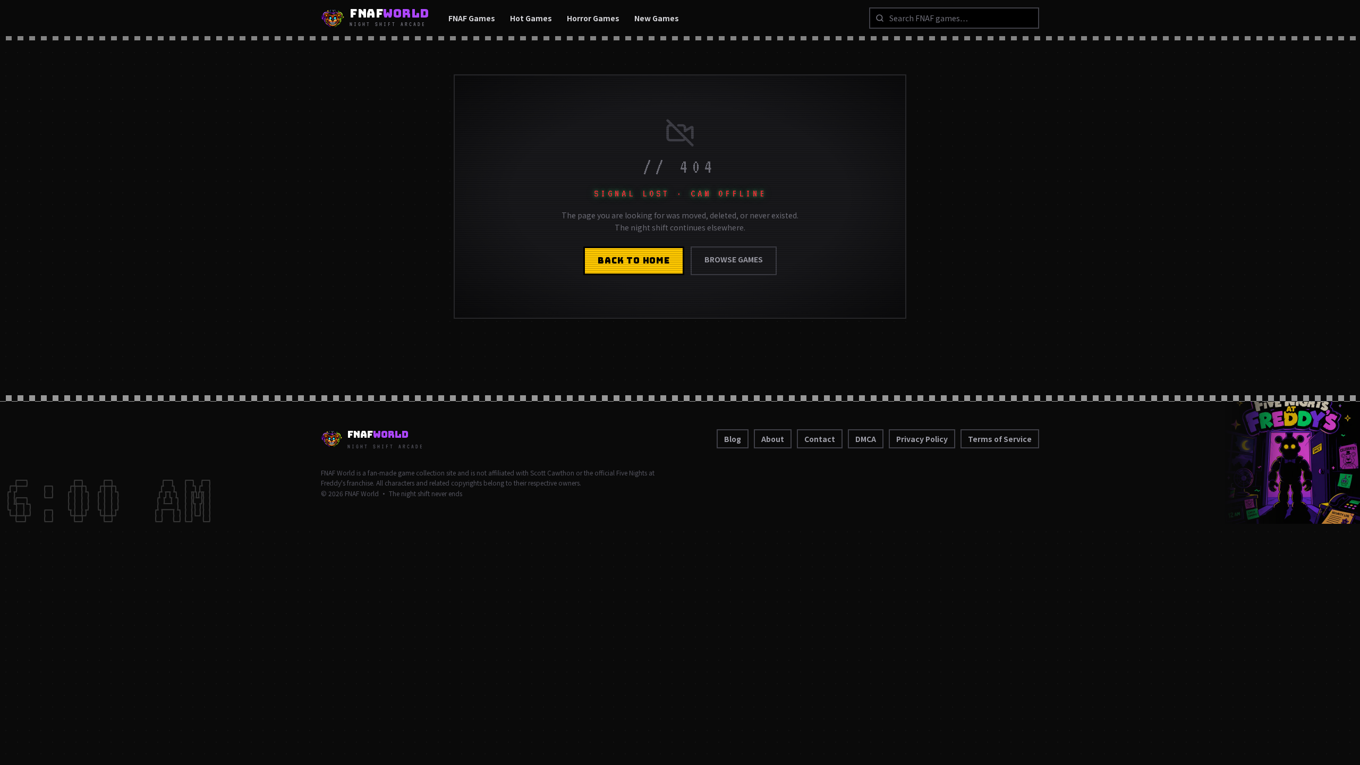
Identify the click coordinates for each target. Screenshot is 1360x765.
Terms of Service (1000, 439)
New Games (656, 18)
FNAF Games (471, 18)
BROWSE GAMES (733, 259)
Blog (732, 439)
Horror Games (593, 18)
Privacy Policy (922, 439)
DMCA (865, 439)
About (772, 439)
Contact (819, 439)
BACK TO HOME (634, 260)
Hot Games (531, 18)
